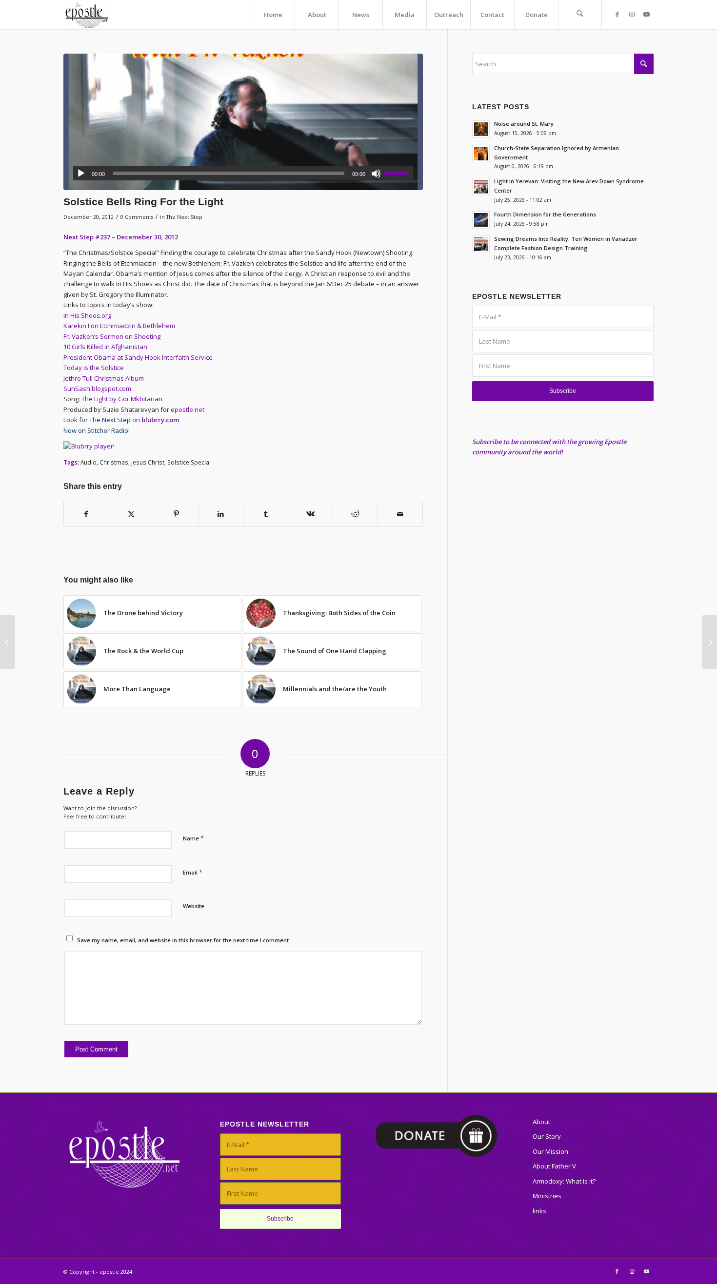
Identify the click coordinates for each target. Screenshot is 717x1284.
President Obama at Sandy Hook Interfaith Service (138, 357)
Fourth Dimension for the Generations (545, 214)
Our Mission (550, 1151)
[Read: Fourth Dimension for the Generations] (481, 220)
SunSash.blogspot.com (97, 388)
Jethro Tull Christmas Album (103, 378)
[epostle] (86, 14)
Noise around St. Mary (524, 123)
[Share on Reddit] (355, 513)
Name (193, 838)
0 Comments (136, 217)
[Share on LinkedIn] (221, 513)
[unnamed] (243, 122)
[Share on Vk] (310, 513)
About (541, 1121)
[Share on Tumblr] (265, 513)
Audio (88, 462)
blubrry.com (160, 419)
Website (193, 906)
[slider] (398, 173)
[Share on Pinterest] (176, 513)
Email (192, 872)
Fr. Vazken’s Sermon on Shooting (111, 336)
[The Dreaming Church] (7, 642)
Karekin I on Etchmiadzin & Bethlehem (119, 325)
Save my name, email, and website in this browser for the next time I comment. (183, 940)
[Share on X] (131, 513)
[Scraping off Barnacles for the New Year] (709, 642)
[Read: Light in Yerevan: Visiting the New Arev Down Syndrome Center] (481, 186)
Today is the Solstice (93, 367)
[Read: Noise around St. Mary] (481, 129)
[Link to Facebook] (617, 14)
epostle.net (187, 409)
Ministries (547, 1195)
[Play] (81, 173)
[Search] (580, 14)
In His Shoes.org (87, 315)
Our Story (547, 1136)
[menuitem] (273, 14)
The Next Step (184, 217)
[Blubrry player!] (89, 446)
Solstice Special (189, 462)
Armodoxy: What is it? (564, 1181)
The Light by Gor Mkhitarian (121, 398)
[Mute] (376, 173)
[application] (243, 173)
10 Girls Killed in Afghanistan (105, 346)
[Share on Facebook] (86, 513)
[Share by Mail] (400, 513)
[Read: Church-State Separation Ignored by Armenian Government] (481, 153)
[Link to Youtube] (646, 14)
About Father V (554, 1166)
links (539, 1210)
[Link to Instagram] (631, 14)
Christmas (114, 462)
